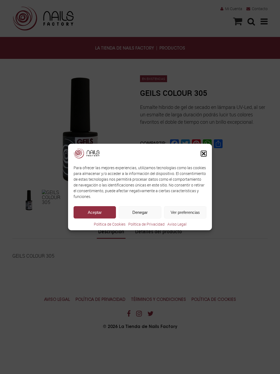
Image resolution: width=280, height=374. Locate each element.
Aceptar (95, 212)
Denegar (140, 212)
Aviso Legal (176, 224)
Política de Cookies (110, 224)
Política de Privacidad (146, 224)
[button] (203, 153)
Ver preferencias (185, 212)
